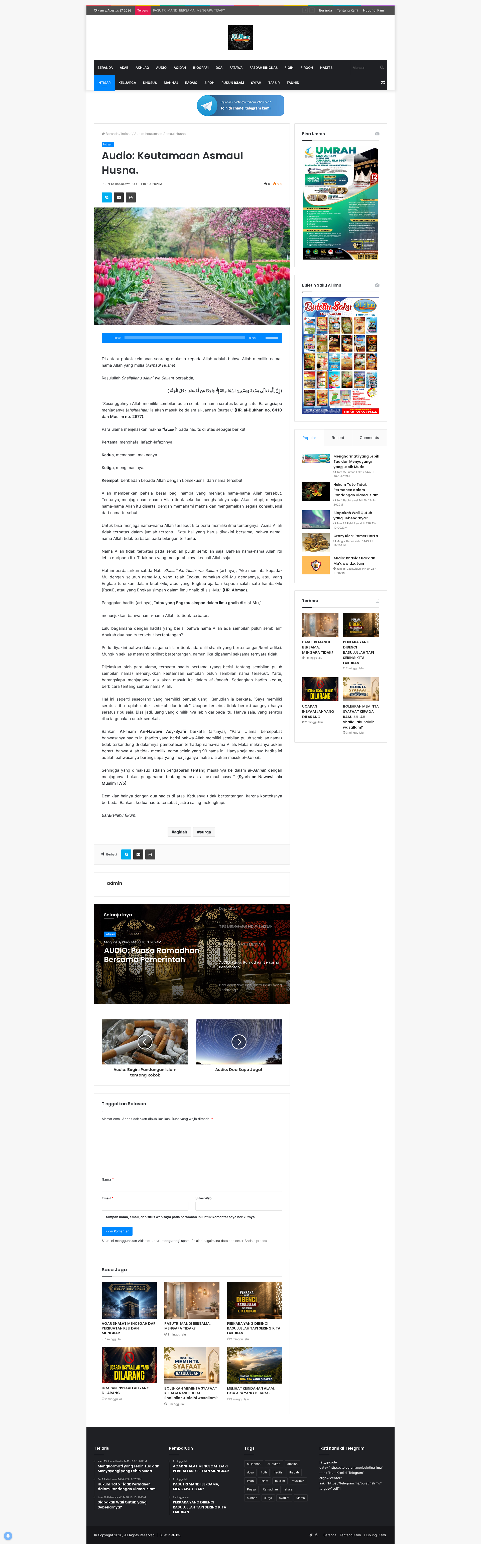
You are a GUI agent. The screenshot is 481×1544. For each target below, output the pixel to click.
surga (205, 831)
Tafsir (274, 83)
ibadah (294, 1472)
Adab (124, 68)
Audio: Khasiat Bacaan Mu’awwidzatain (354, 561)
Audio (161, 68)
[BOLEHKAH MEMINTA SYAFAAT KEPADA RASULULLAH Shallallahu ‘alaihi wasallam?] (191, 1365)
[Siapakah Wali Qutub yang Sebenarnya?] (316, 519)
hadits (278, 1472)
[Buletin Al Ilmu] (240, 37)
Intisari (104, 83)
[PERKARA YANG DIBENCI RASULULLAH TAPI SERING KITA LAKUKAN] (254, 1300)
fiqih (264, 1472)
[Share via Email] (119, 197)
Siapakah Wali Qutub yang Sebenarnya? (352, 515)
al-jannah (254, 1464)
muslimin (298, 1481)
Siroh (209, 83)
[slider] (273, 337)
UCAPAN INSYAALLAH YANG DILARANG (126, 1390)
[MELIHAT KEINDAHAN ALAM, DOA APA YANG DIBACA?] (254, 1365)
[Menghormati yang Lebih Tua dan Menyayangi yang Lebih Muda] (316, 458)
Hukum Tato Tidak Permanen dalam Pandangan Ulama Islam (356, 490)
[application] (192, 338)
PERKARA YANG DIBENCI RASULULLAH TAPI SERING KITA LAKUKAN (206, 10)
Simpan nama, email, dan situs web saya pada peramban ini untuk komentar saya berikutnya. (181, 1217)
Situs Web (203, 1198)
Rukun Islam (232, 83)
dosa (250, 1472)
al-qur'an (274, 1464)
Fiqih (289, 68)
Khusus (150, 83)
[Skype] (107, 197)
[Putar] (108, 337)
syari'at (284, 1498)
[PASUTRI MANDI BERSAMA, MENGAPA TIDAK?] (191, 1300)
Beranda (325, 10)
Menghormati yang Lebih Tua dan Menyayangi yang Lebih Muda (356, 461)
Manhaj (171, 83)
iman (250, 1481)
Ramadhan (270, 1489)
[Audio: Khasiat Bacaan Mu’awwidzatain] (316, 565)
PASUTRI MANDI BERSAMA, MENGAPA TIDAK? (187, 1326)
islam (264, 1481)
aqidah (180, 831)
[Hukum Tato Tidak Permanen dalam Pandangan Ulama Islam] (316, 491)
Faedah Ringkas (264, 68)
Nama (108, 1179)
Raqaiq (191, 83)
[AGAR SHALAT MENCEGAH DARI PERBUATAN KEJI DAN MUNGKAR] (129, 1300)
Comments (369, 437)
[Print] (131, 197)
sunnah (252, 1498)
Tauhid (293, 83)
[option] (192, 954)
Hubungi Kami (374, 10)
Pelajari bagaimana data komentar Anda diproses (229, 1241)
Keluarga (127, 83)
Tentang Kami (347, 10)
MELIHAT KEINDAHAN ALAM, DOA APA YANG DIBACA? (251, 1391)
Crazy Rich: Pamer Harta (355, 535)
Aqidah (180, 68)
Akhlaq (142, 68)
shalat (289, 1489)
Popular (309, 437)
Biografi (201, 68)
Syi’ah (256, 83)
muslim (280, 1481)
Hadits (326, 68)
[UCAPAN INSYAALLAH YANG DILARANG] (129, 1365)
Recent (338, 437)
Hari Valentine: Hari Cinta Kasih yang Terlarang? (152, 955)
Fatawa (236, 68)
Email (107, 1198)
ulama (300, 1498)
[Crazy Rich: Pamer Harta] (316, 542)
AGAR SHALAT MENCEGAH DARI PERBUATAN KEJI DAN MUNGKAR (129, 1328)
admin (114, 883)
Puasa (251, 1489)
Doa (219, 68)
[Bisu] (261, 337)
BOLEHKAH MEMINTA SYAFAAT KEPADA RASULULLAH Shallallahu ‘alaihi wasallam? (191, 1393)
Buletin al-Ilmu (171, 1535)
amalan (292, 1464)
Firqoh (307, 68)
